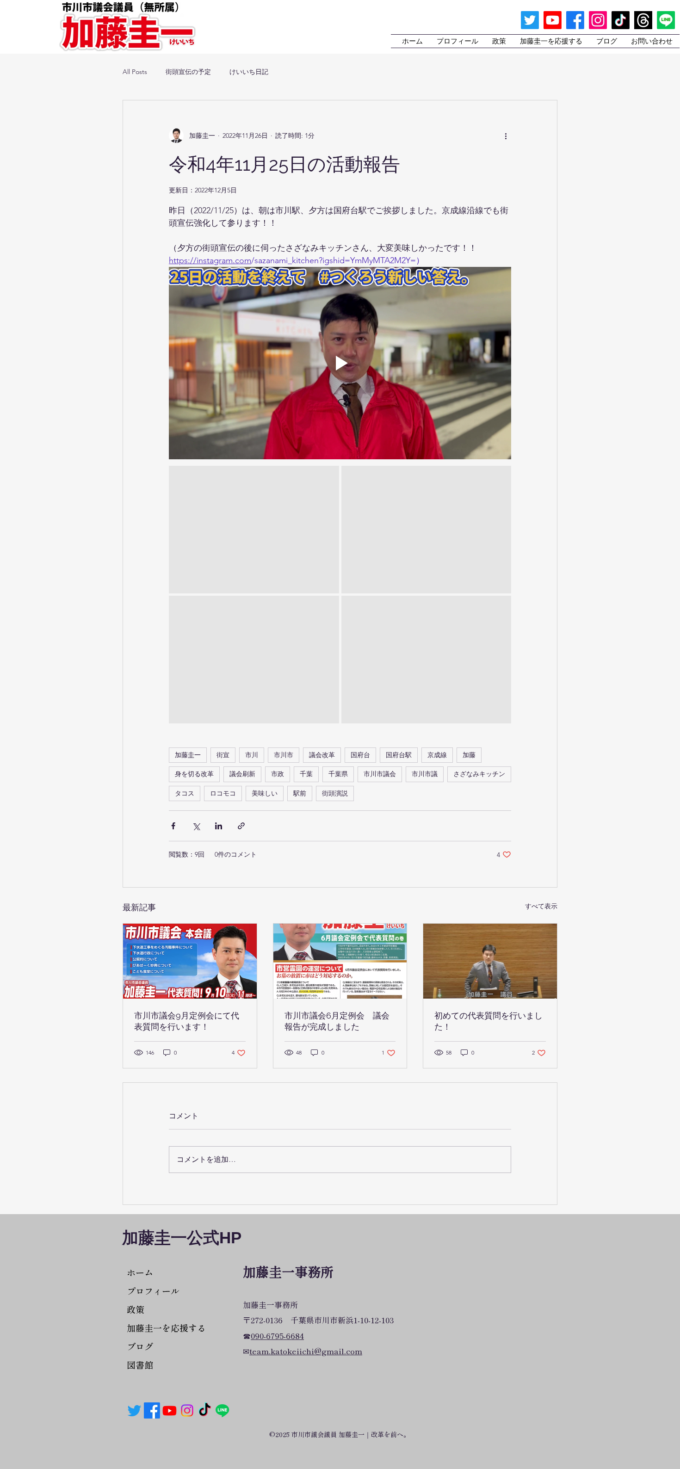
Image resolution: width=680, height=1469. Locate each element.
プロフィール (153, 1290)
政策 (135, 1309)
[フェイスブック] (575, 20)
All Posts (135, 72)
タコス (184, 793)
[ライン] (666, 20)
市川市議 (425, 774)
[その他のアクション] (505, 135)
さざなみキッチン (479, 774)
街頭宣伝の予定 (188, 72)
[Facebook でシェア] (173, 825)
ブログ (140, 1346)
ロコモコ (223, 793)
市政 (277, 774)
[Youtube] (553, 20)
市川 (251, 755)
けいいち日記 (248, 72)
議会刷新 (242, 774)
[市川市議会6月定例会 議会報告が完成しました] (340, 961)
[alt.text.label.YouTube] (169, 1410)
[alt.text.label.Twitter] (134, 1410)
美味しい (265, 793)
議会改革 (322, 755)
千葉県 (338, 774)
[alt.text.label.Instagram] (187, 1410)
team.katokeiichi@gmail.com (305, 1351)
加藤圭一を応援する (159, 1327)
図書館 (140, 1364)
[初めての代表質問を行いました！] (490, 961)
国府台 (360, 755)
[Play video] (340, 363)
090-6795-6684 (277, 1335)
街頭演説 (335, 793)
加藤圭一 (188, 755)
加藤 (469, 755)
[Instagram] (598, 20)
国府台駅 (399, 755)
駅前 (299, 793)
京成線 (437, 755)
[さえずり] (530, 20)
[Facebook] (152, 1410)
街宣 (222, 755)
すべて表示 (541, 906)
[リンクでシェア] (241, 825)
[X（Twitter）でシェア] (196, 825)
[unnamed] (643, 20)
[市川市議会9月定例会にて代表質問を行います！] (190, 961)
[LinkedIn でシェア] (218, 825)
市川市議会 (380, 774)
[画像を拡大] (254, 529)
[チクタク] (621, 20)
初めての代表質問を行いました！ (488, 1021)
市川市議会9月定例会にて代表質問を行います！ (186, 1021)
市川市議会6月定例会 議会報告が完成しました (336, 1021)
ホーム (140, 1272)
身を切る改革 (194, 774)
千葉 (306, 774)
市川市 (283, 755)
